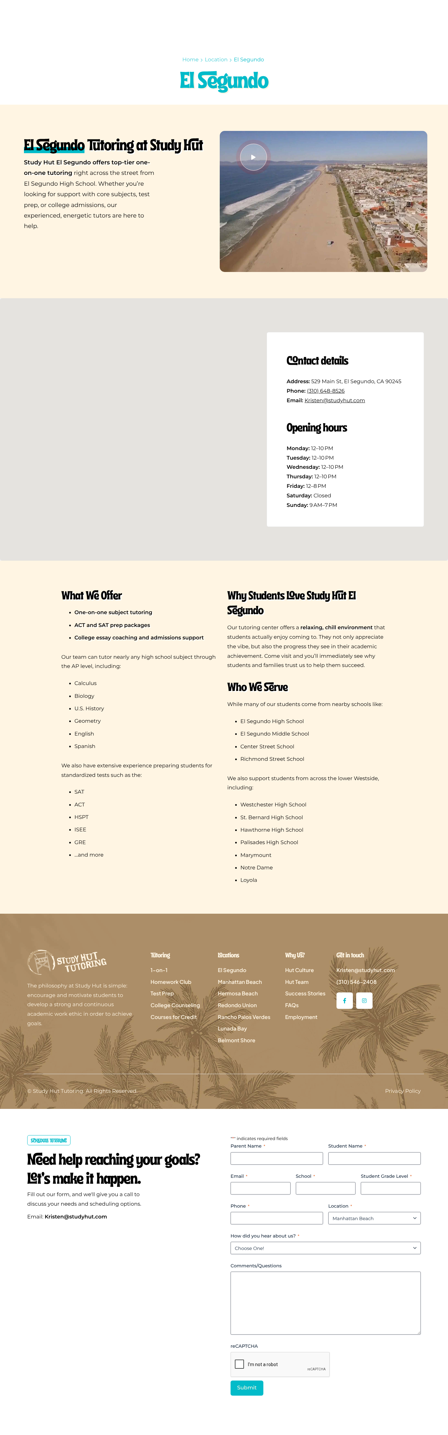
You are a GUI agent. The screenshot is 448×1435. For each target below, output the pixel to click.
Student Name (347, 1146)
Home (190, 60)
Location (216, 60)
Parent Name (248, 1146)
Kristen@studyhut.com (335, 401)
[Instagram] (364, 1000)
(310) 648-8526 (326, 391)
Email (239, 1176)
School (305, 1176)
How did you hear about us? (265, 1236)
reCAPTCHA (244, 1346)
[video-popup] (253, 157)
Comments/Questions (256, 1266)
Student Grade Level (386, 1176)
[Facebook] (344, 1000)
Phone (240, 1206)
